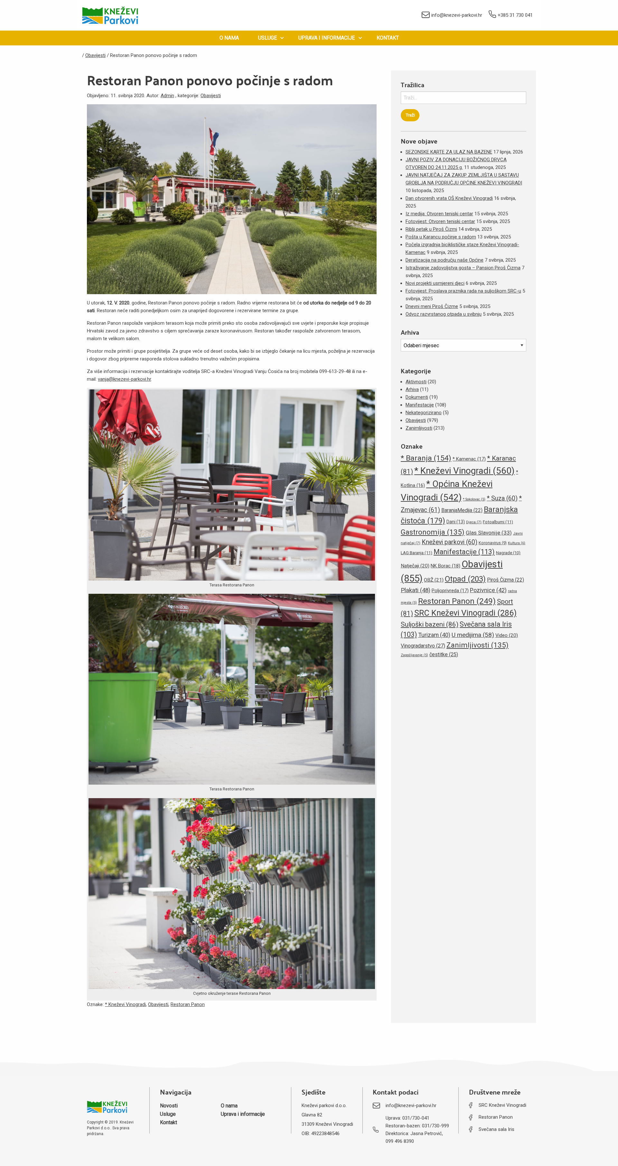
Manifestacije (420, 405)
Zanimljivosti (419, 428)
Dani (455, 521)
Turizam (434, 634)
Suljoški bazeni (429, 624)
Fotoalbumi (498, 521)
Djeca (474, 522)
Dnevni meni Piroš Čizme (432, 306)
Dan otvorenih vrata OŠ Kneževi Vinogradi (449, 198)
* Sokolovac (474, 499)
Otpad (465, 578)
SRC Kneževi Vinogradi (465, 613)
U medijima (473, 635)
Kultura (516, 543)
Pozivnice (488, 590)
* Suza (502, 498)
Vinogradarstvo (423, 646)
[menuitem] (229, 38)
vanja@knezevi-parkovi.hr (124, 379)
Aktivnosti (416, 382)
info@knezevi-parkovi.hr (456, 15)
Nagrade (508, 552)
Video (506, 635)
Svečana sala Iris (496, 1129)
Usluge (267, 38)
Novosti (169, 1106)
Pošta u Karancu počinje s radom (441, 237)
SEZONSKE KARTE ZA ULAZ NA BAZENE (449, 152)
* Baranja (426, 458)
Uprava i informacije (326, 38)
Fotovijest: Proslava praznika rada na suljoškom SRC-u (463, 291)
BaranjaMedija (461, 510)
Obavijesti (211, 95)
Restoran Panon (188, 1004)
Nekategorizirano (424, 412)
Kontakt (388, 38)
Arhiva (412, 389)
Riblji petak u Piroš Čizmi (431, 229)
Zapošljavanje (414, 655)
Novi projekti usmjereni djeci (435, 283)
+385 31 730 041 (515, 15)
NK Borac (445, 566)
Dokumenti (417, 397)
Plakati (415, 590)
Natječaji (415, 566)
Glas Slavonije (489, 532)
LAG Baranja (416, 552)
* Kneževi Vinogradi (125, 1004)
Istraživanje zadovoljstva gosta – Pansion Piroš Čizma (463, 268)
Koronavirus (493, 542)
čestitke (443, 654)
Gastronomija (432, 532)
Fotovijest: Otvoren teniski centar (440, 221)
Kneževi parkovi (449, 542)
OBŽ (434, 580)
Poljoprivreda (450, 590)
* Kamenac (469, 459)
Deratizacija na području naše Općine (444, 260)
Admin (167, 95)
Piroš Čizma (505, 580)
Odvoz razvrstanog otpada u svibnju (444, 314)
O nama (229, 38)
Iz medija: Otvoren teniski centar (439, 214)
